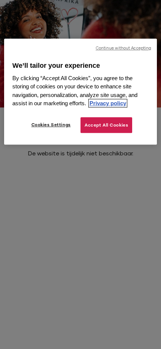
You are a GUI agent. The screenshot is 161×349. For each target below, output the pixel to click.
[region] (80, 92)
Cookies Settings (51, 124)
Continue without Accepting (124, 48)
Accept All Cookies (106, 124)
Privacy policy (107, 103)
